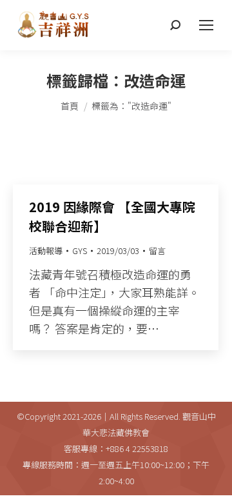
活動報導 (46, 250)
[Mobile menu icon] (206, 25)
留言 (157, 250)
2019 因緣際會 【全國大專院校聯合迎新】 (112, 216)
